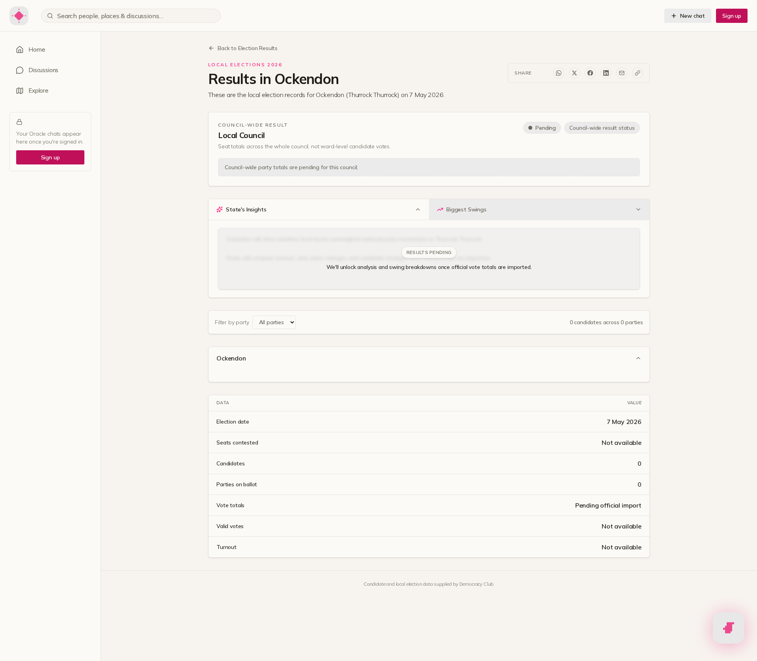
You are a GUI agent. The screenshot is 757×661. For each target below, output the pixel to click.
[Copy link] (637, 72)
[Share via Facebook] (590, 72)
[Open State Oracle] (729, 626)
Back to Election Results (248, 48)
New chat (692, 15)
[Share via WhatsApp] (558, 72)
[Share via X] (574, 72)
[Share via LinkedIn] (606, 72)
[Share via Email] (621, 72)
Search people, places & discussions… (110, 16)
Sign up (731, 15)
